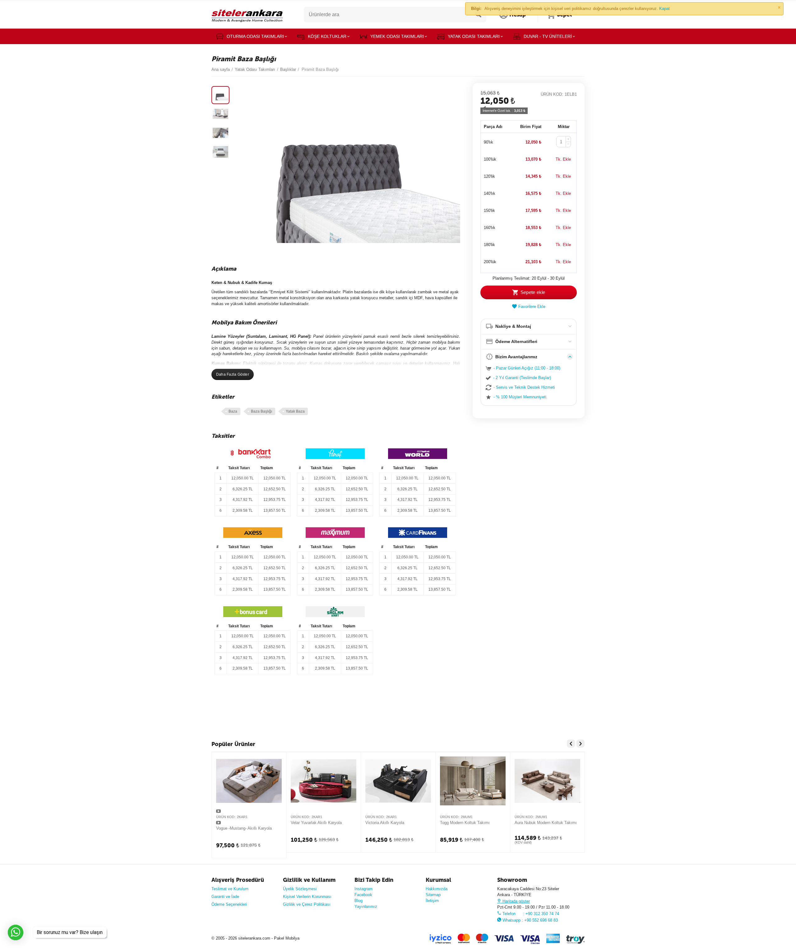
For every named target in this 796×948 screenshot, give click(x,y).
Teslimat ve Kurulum (229, 888)
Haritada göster (515, 901)
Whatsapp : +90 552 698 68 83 (529, 920)
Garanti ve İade (225, 896)
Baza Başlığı (261, 411)
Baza (233, 411)
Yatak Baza (295, 411)
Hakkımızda (436, 888)
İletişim (432, 900)
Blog (358, 900)
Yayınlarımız (365, 906)
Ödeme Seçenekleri (229, 904)
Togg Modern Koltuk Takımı (465, 822)
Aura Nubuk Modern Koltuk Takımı (546, 822)
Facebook (363, 894)
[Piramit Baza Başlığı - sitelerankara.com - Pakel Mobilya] (347, 166)
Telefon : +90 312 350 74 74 (530, 913)
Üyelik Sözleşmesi (300, 888)
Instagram (363, 888)
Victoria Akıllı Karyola (384, 822)
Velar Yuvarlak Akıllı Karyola (316, 822)
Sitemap (433, 894)
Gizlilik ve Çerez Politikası (307, 904)
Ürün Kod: (552, 94)
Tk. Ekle (563, 159)
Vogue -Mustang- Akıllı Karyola (244, 828)
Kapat (664, 8)
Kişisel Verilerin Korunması (307, 896)
